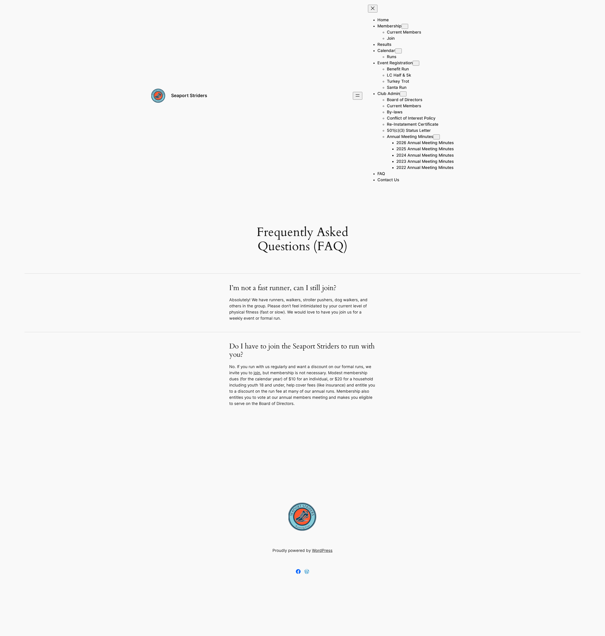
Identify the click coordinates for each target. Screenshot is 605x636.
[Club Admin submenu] (403, 93)
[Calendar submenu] (398, 50)
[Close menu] (372, 9)
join (257, 372)
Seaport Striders (189, 95)
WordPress (322, 550)
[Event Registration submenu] (416, 63)
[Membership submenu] (405, 26)
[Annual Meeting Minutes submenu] (436, 136)
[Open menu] (357, 96)
